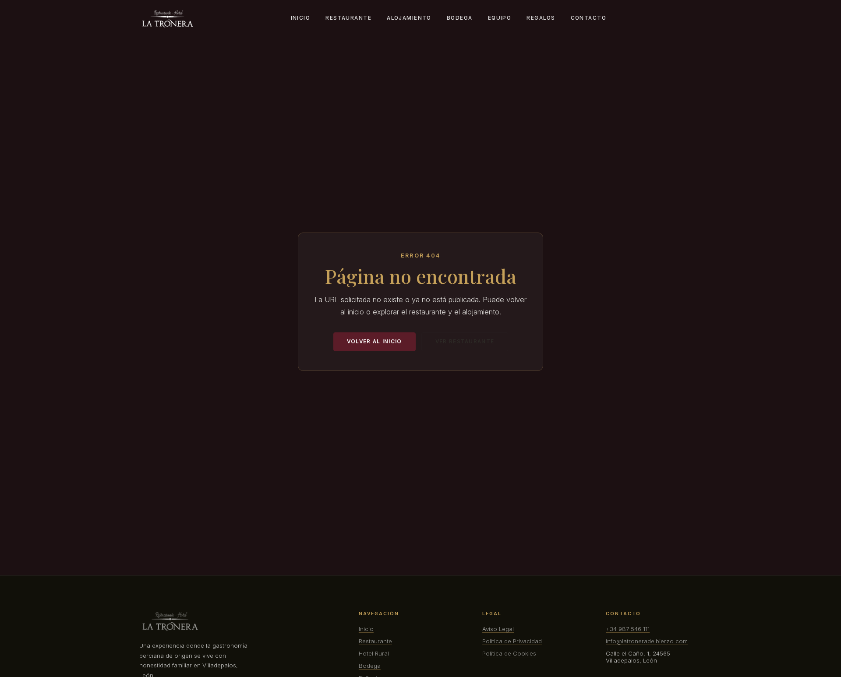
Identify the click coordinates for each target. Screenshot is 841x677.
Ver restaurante (464, 341)
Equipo (500, 18)
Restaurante (348, 18)
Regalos (541, 18)
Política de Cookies (509, 653)
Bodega (460, 18)
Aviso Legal (498, 628)
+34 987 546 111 (628, 628)
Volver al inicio (374, 341)
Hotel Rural (374, 653)
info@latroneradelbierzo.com (647, 641)
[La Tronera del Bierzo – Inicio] (167, 18)
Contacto (588, 18)
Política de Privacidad (512, 641)
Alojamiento (409, 18)
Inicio (301, 18)
